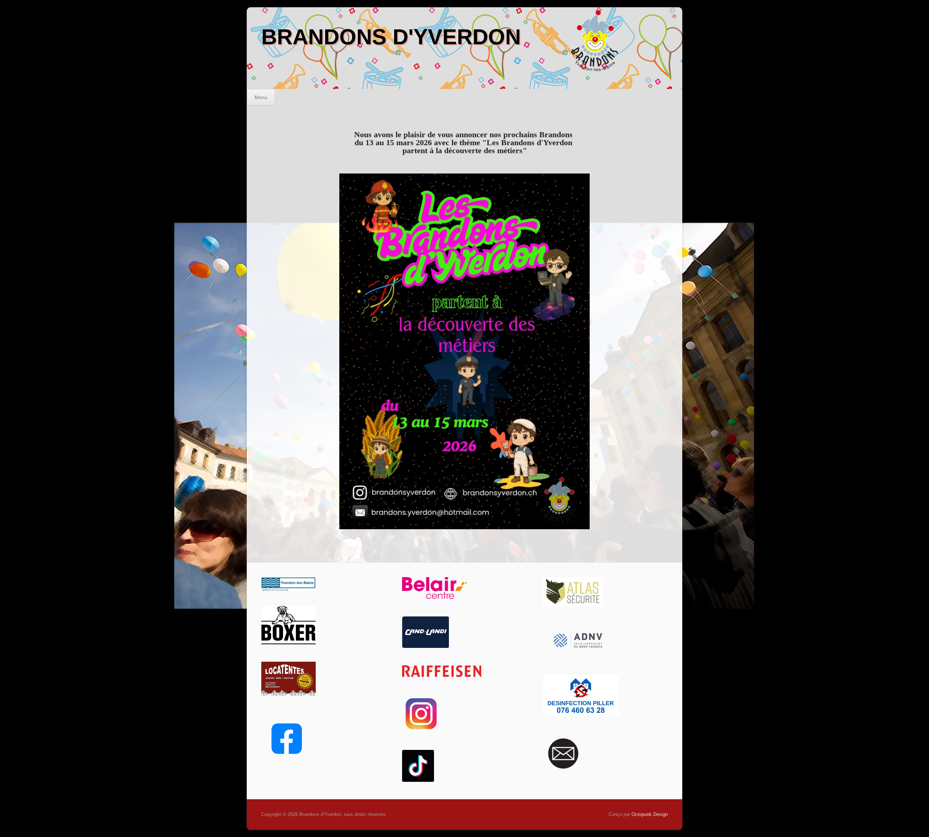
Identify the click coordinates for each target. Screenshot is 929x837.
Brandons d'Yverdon (391, 37)
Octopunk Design (649, 814)
